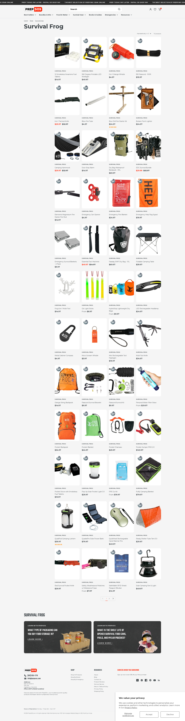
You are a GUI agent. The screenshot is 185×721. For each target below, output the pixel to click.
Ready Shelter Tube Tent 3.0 (146, 539)
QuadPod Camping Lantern (65, 539)
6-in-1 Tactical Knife (62, 121)
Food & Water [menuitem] (62, 15)
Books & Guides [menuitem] (95, 15)
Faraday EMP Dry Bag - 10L (119, 262)
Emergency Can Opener (91, 215)
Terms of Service (99, 684)
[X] (137, 680)
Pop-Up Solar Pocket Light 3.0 (93, 492)
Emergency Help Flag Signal (146, 215)
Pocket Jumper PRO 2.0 (145, 447)
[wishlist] (155, 9)
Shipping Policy (99, 691)
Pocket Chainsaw (115, 447)
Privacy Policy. (131, 708)
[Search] (119, 9)
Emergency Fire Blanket (118, 215)
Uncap (90, 713)
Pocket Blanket (87, 447)
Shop (31, 20)
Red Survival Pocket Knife (64, 586)
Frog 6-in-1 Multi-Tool (62, 309)
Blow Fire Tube (87, 121)
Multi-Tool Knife (142, 355)
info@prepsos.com (34, 678)
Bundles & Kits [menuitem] (45, 15)
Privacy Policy (98, 689)
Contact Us (97, 679)
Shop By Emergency (77, 679)
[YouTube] (154, 680)
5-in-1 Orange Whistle (117, 74)
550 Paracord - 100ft (143, 74)
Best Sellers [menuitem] (29, 15)
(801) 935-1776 (32, 675)
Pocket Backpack (61, 447)
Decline (170, 714)
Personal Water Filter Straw (146, 403)
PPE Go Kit (113, 492)
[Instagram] (142, 680)
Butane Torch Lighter (144, 121)
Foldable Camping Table (145, 262)
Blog (95, 677)
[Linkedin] (159, 680)
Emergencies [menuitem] (110, 15)
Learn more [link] (34, 639)
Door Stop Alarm (88, 168)
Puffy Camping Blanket (145, 492)
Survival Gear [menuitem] (78, 15)
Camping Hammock (62, 168)
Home (26, 20)
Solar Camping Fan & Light (146, 586)
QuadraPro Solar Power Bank (93, 539)
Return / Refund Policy (101, 686)
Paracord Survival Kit (116, 403)
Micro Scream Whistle (90, 355)
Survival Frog (39, 20)
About (96, 675)
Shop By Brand (75, 677)
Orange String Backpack (64, 403)
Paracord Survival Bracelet (91, 403)
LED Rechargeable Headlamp (147, 309)
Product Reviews (99, 682)
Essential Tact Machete (90, 262)
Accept (149, 714)
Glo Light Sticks (87, 309)
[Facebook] (146, 680)
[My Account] (150, 9)
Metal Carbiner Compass (64, 355)
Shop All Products (76, 675)
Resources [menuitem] (125, 15)
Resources (98, 670)
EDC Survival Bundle (143, 168)
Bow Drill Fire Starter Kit (118, 121)
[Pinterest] (150, 680)
